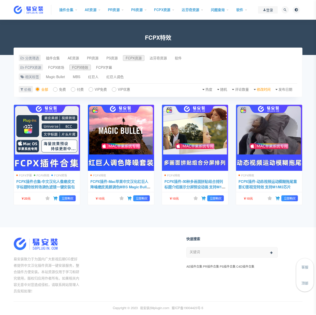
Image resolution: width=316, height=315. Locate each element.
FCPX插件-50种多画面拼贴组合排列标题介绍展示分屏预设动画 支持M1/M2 (193, 187)
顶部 (304, 282)
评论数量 (242, 89)
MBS (76, 76)
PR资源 (93, 57)
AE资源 (73, 57)
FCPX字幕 (104, 67)
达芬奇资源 (158, 57)
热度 (208, 89)
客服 (304, 266)
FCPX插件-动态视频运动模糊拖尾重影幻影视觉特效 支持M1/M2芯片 (267, 184)
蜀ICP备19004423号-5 (187, 307)
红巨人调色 (115, 76)
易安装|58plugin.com (154, 307)
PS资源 (112, 57)
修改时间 (264, 89)
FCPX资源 (134, 57)
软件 (178, 57)
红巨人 (93, 76)
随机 (223, 89)
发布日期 (285, 89)
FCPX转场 (56, 67)
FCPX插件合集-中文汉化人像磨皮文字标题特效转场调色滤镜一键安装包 (45, 184)
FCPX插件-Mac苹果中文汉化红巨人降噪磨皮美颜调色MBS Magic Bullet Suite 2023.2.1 (120, 187)
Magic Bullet (55, 76)
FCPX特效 (80, 67)
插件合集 (53, 57)
